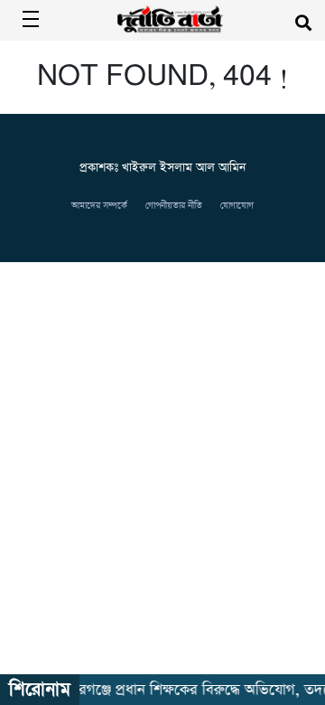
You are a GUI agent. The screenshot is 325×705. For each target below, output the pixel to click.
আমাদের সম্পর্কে (99, 206)
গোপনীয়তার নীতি (173, 206)
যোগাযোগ (237, 206)
